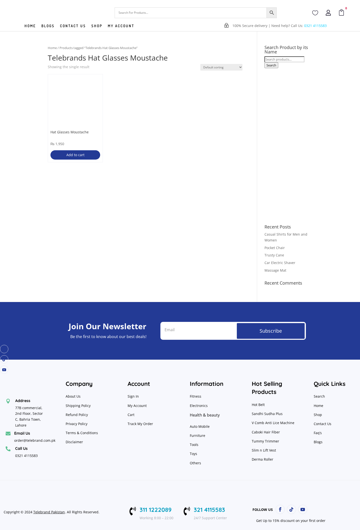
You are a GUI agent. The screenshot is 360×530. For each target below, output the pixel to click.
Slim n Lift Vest (264, 450)
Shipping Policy (78, 405)
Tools (194, 444)
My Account (121, 26)
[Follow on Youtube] (4, 370)
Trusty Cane (274, 255)
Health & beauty (205, 415)
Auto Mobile (200, 426)
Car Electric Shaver (279, 262)
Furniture (197, 435)
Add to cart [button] (75, 154)
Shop (96, 26)
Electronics (199, 405)
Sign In (133, 396)
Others (195, 463)
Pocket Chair (274, 247)
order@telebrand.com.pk (34, 440)
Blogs (48, 26)
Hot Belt (258, 404)
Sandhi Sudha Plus (267, 413)
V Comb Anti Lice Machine (273, 422)
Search (271, 65)
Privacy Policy (77, 423)
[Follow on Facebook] (4, 349)
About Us (73, 396)
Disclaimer (74, 442)
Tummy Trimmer (265, 441)
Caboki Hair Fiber (266, 432)
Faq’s (318, 432)
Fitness (195, 396)
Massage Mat (275, 270)
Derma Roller (262, 459)
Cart (131, 414)
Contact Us (322, 423)
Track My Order (140, 423)
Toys (193, 453)
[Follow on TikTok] (4, 359)
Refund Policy (77, 414)
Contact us (73, 26)
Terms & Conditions (82, 432)
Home (30, 26)
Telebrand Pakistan (49, 512)
